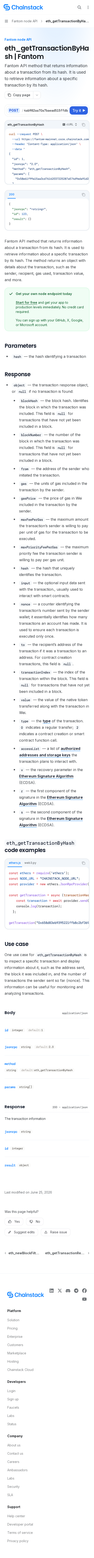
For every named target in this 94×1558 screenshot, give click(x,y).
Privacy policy (18, 1541)
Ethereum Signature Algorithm (46, 776)
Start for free (26, 302)
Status (11, 1424)
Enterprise (15, 1336)
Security (13, 1487)
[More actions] (88, 7)
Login (11, 1391)
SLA (10, 1495)
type (47, 721)
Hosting (13, 1361)
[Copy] (64, 110)
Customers (15, 1345)
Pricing (12, 1328)
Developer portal (20, 1524)
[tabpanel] (47, 214)
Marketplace (16, 1353)
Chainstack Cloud (20, 1370)
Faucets (13, 1407)
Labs (10, 1416)
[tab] (12, 194)
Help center (16, 1516)
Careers (13, 1462)
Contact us (15, 1453)
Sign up (13, 1399)
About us (14, 1445)
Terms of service (20, 1533)
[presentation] (45, 110)
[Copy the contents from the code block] (83, 125)
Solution (13, 1320)
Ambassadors (17, 1470)
